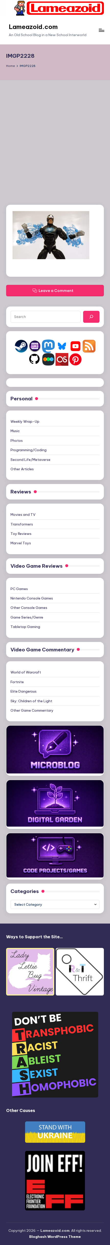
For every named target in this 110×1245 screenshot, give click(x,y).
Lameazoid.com (33, 27)
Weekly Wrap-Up (24, 421)
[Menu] (101, 30)
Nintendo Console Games (31, 598)
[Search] (91, 317)
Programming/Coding (28, 450)
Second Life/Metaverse (30, 459)
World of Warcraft (25, 672)
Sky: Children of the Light (31, 701)
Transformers (21, 524)
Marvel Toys (20, 543)
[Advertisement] (55, 137)
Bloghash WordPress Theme (55, 1236)
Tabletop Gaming (25, 626)
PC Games (19, 589)
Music (15, 431)
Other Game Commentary (31, 710)
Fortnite (17, 682)
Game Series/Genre (26, 617)
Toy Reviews (20, 533)
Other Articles (22, 469)
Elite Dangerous (23, 691)
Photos (16, 440)
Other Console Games (28, 607)
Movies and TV (23, 514)
